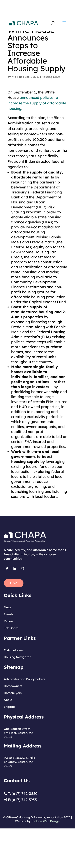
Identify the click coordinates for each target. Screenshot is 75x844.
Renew (8, 621)
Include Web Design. (45, 821)
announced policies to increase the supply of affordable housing (37, 103)
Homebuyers (13, 693)
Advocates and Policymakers (24, 679)
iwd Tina (17, 76)
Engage (9, 707)
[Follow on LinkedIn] (15, 569)
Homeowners (13, 686)
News (8, 607)
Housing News (51, 76)
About (8, 700)
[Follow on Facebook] (7, 569)
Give (13, 583)
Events (8, 614)
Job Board (11, 628)
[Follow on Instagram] (22, 569)
